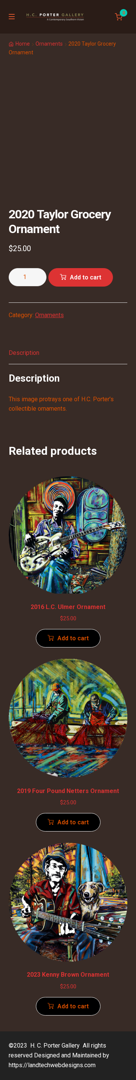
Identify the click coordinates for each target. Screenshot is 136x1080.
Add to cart (85, 277)
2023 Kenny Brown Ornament (68, 974)
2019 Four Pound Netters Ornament (68, 791)
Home (22, 44)
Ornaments (49, 44)
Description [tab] (24, 352)
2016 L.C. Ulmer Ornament (68, 607)
